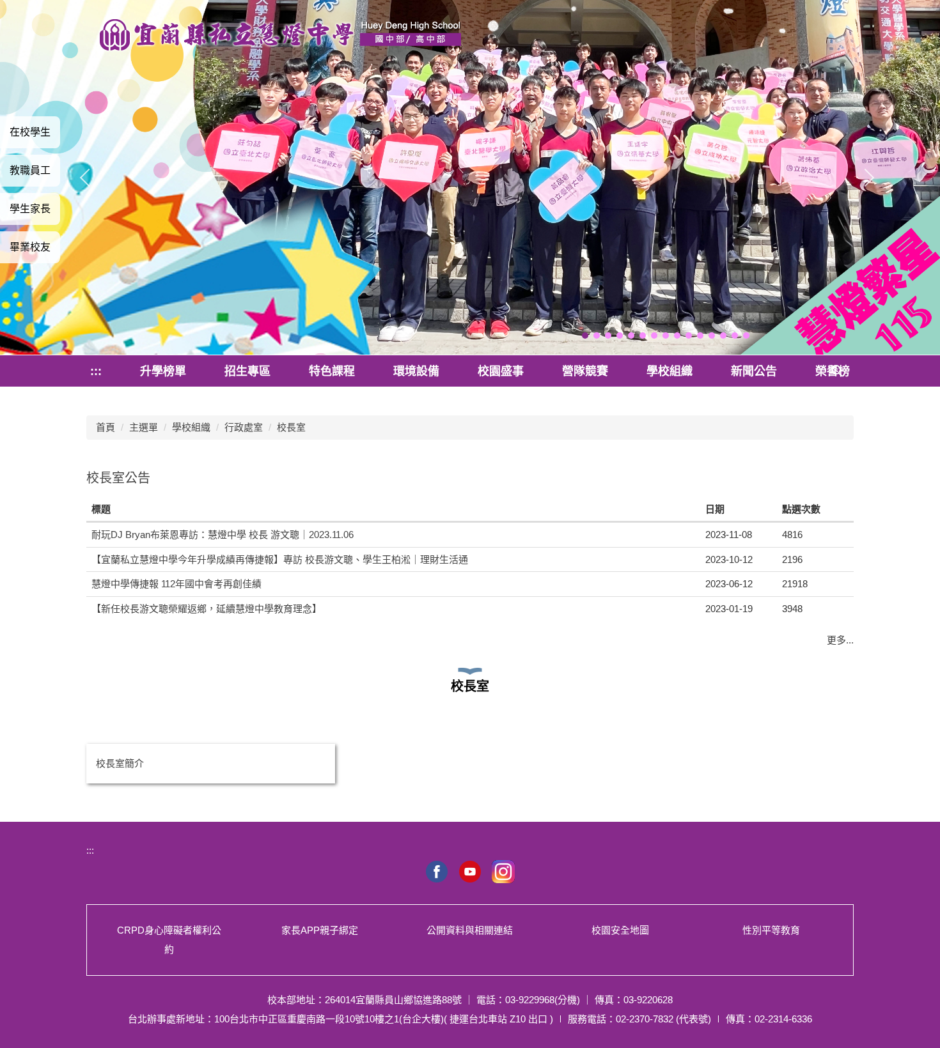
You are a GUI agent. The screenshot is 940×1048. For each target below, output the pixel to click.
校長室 (291, 427)
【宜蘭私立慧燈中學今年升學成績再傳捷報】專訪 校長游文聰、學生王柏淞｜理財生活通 (279, 559)
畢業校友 (30, 247)
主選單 (143, 427)
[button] (585, 335)
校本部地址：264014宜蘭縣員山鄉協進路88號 (364, 999)
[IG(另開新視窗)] (503, 871)
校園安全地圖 (620, 930)
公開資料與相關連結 (470, 930)
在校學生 (30, 132)
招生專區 (247, 371)
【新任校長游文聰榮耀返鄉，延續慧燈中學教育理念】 (206, 608)
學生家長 (30, 208)
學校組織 (669, 371)
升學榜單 (163, 371)
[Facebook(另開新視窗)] (436, 871)
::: (96, 371)
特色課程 (332, 371)
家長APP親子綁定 (319, 930)
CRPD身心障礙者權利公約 (169, 940)
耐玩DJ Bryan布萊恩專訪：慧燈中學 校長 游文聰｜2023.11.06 (222, 534)
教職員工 (30, 170)
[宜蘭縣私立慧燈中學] (280, 37)
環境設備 (416, 371)
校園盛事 (501, 371)
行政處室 (243, 427)
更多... (840, 640)
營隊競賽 (585, 371)
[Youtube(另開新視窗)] (470, 871)
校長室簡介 (120, 763)
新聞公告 (754, 371)
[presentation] (91, 178)
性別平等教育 (771, 930)
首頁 (105, 427)
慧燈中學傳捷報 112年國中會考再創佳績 (176, 583)
